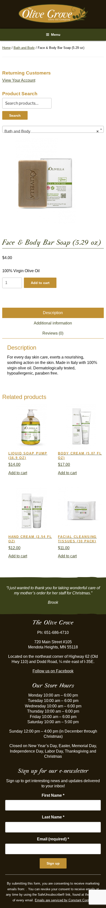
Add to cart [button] (17, 473)
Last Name (53, 817)
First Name (53, 795)
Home (6, 48)
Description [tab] (53, 313)
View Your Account (18, 80)
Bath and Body (24, 48)
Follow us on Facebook (53, 671)
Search (15, 115)
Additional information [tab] (53, 323)
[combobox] (53, 129)
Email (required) (53, 839)
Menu (55, 35)
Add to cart (40, 283)
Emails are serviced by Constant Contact (64, 900)
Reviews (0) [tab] (52, 333)
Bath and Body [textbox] (51, 131)
